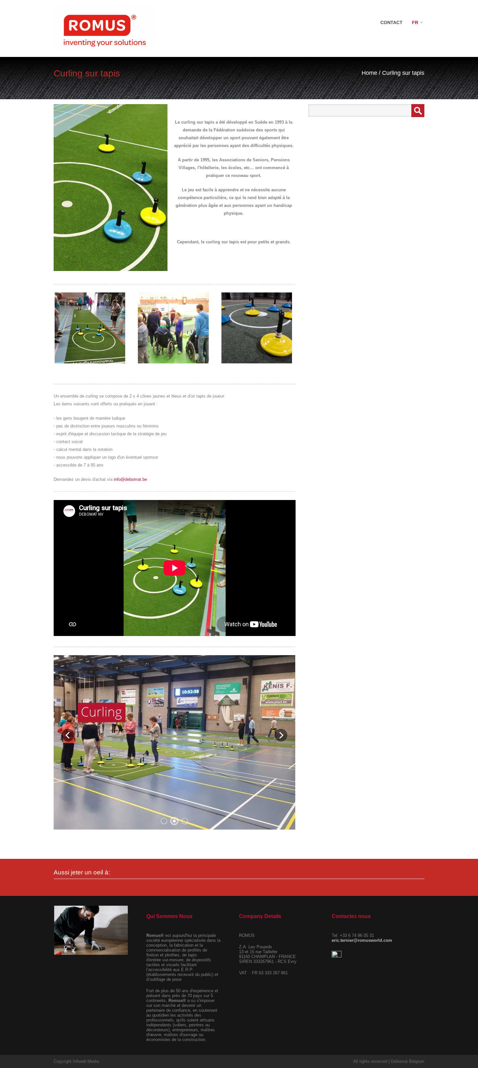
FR (415, 22)
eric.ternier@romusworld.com (362, 940)
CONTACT (391, 22)
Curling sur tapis (403, 73)
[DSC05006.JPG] (173, 327)
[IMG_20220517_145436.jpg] (90, 327)
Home (369, 73)
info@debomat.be (130, 479)
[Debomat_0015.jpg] (256, 327)
